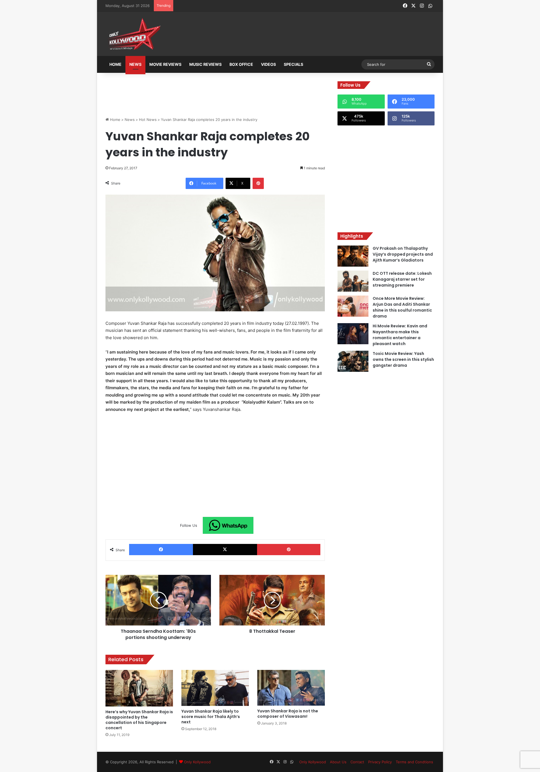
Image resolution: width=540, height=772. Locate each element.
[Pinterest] (258, 183)
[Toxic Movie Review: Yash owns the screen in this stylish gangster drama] (353, 361)
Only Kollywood (197, 762)
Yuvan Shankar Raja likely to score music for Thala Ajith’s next (210, 716)
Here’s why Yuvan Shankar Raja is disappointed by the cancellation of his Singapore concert (139, 720)
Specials (293, 64)
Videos (268, 64)
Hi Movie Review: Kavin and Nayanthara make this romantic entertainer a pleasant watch (400, 334)
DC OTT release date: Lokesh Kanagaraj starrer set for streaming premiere (402, 279)
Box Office (241, 64)
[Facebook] (161, 549)
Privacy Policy (380, 762)
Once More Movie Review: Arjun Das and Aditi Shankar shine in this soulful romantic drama (402, 307)
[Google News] (228, 525)
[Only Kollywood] (133, 33)
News (135, 64)
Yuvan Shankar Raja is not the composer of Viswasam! (287, 713)
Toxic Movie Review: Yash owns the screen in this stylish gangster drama (403, 359)
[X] (225, 549)
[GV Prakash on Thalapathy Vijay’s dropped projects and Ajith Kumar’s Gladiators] (353, 256)
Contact (357, 762)
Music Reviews (205, 64)
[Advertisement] (297, 34)
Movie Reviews (165, 64)
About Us (338, 762)
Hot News (148, 119)
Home (115, 64)
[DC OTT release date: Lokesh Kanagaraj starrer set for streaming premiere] (353, 281)
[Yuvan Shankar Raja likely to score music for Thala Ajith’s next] (215, 688)
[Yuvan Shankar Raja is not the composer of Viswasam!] (291, 688)
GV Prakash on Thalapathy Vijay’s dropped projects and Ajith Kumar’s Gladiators (403, 254)
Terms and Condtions (414, 762)
